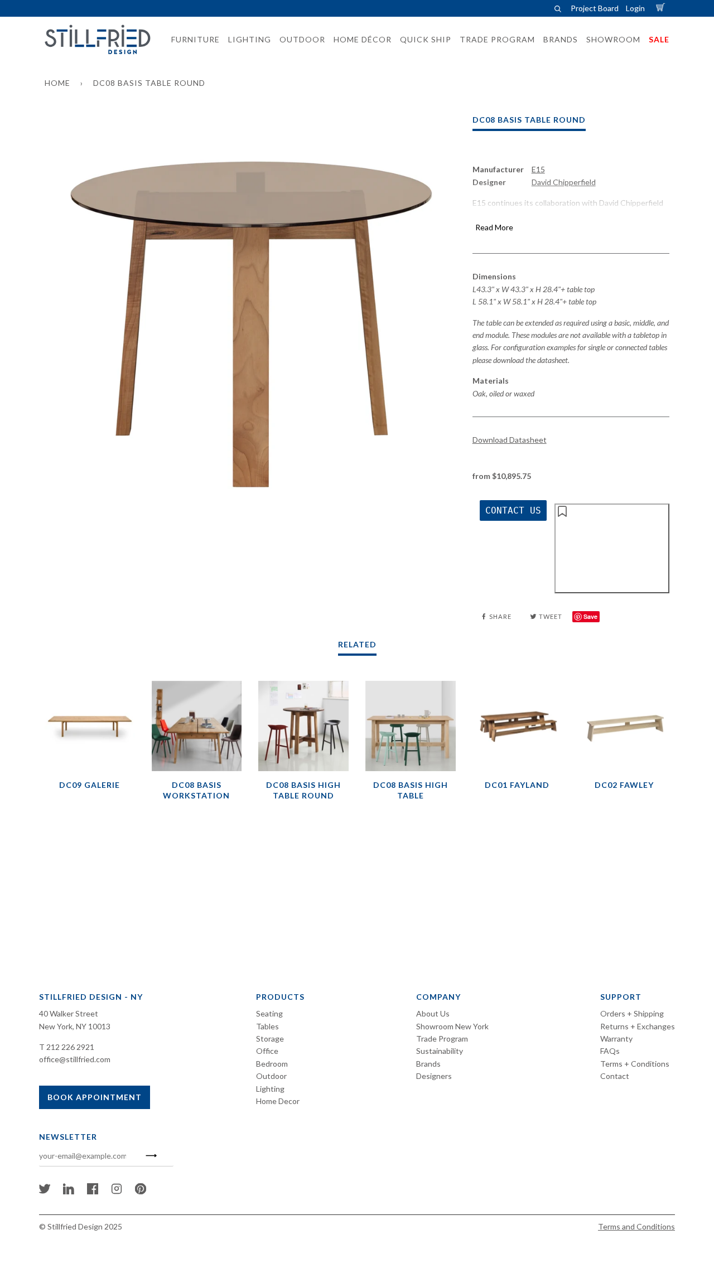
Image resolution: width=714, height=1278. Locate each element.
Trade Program (442, 1038)
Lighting (270, 1088)
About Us (433, 1013)
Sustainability (439, 1051)
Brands (428, 1063)
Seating (269, 1013)
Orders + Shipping (632, 1013)
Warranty (616, 1038)
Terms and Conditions (636, 1226)
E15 (538, 169)
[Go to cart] (662, 8)
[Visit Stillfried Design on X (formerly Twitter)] (44, 1191)
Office (267, 1051)
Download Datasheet (509, 439)
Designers (434, 1076)
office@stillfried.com (74, 1059)
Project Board (595, 8)
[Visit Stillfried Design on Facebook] (92, 1191)
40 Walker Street (68, 1013)
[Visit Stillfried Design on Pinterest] (140, 1191)
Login (635, 8)
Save (590, 616)
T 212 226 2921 (66, 1047)
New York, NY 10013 (74, 1026)
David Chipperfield (564, 182)
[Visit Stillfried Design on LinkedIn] (68, 1191)
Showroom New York (452, 1026)
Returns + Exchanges (637, 1026)
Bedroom (272, 1063)
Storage (270, 1038)
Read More (494, 227)
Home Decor (278, 1101)
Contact (614, 1076)
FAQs (610, 1051)
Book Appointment (94, 1097)
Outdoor (271, 1076)
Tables (267, 1026)
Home (57, 83)
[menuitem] (192, 39)
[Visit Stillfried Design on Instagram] (116, 1191)
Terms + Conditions (634, 1063)
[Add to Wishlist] (611, 548)
